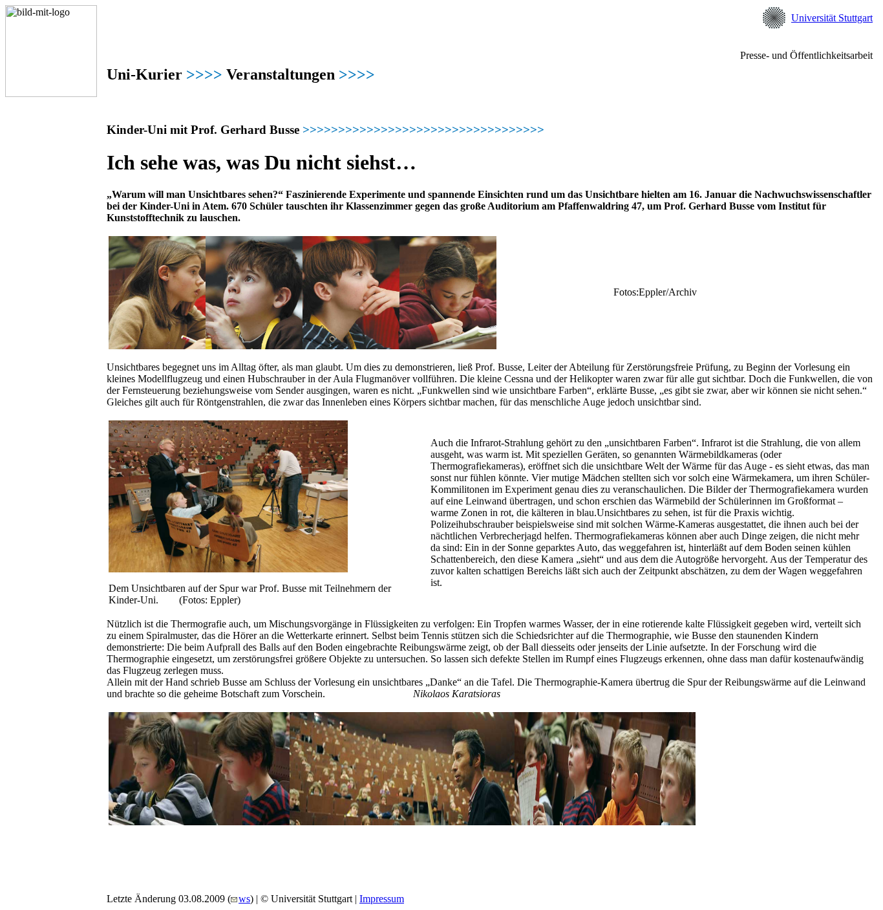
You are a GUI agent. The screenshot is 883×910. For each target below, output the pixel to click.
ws (244, 898)
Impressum (381, 898)
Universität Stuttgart (832, 17)
